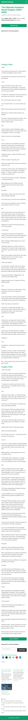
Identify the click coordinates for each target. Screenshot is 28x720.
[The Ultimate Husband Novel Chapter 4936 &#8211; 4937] (7, 676)
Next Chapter (14, 639)
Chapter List (14, 25)
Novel (4, 699)
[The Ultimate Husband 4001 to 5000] (6, 687)
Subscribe (22, 650)
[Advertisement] (14, 48)
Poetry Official (7, 2)
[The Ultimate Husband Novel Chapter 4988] (19, 675)
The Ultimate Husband (9, 701)
